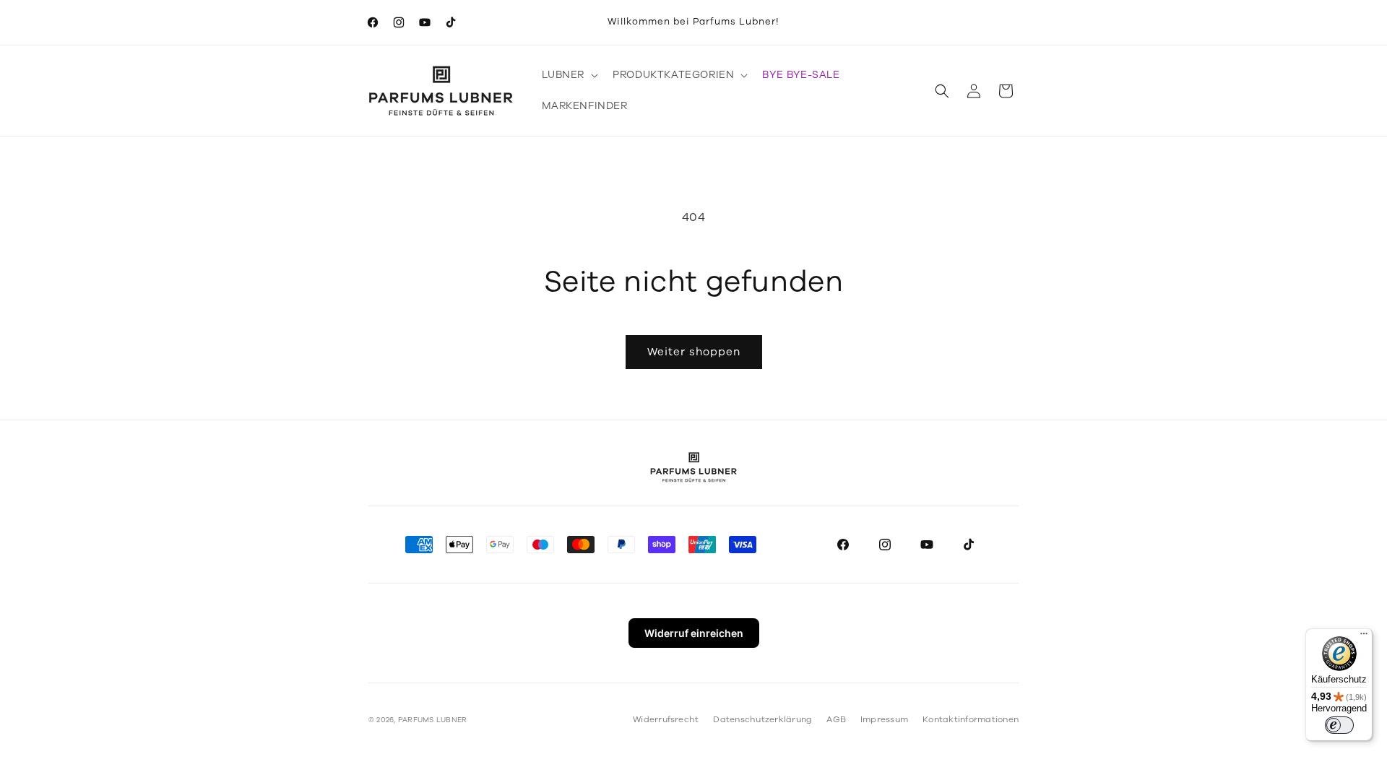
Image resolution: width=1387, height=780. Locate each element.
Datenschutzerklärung (762, 719)
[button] (569, 75)
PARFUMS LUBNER (432, 720)
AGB (836, 719)
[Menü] (1364, 637)
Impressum (884, 719)
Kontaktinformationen (970, 719)
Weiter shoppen (693, 351)
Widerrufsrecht (666, 719)
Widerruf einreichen (693, 633)
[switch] (1339, 725)
